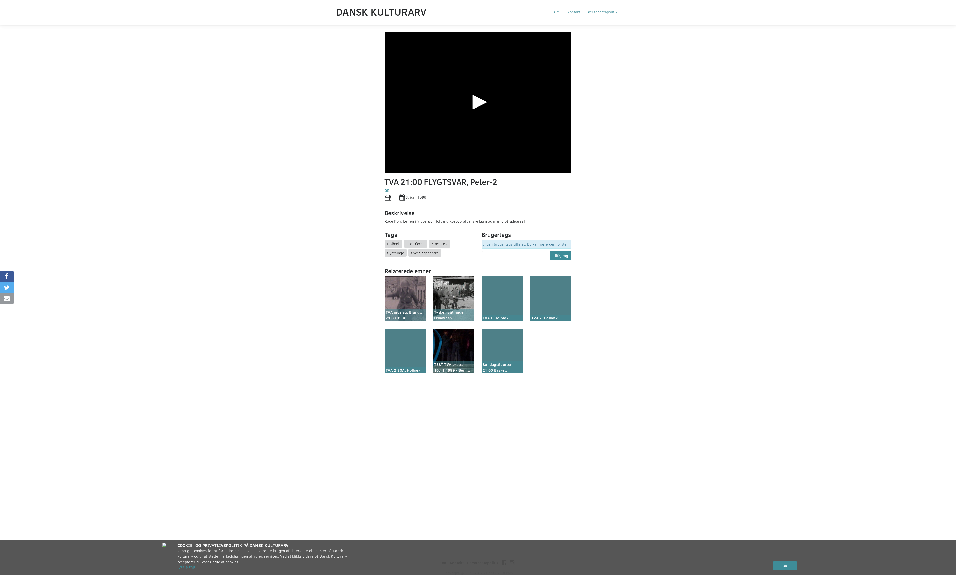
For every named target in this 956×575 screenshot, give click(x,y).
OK (785, 565)
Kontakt (573, 11)
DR (387, 190)
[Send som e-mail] (7, 298)
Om (557, 11)
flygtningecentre (425, 252)
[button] (478, 102)
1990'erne (416, 243)
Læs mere (186, 567)
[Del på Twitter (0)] (7, 287)
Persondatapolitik (602, 11)
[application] (478, 102)
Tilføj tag (560, 255)
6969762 (439, 243)
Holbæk (393, 243)
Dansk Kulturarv (381, 11)
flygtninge (395, 252)
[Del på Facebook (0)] (7, 276)
